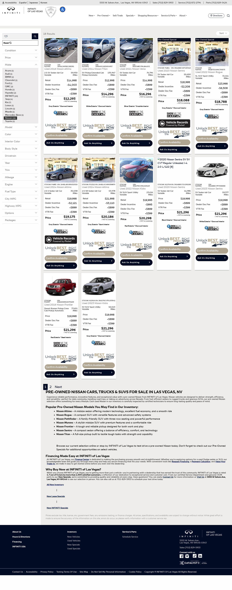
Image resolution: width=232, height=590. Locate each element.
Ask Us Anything (55, 143)
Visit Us (200, 477)
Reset (6, 43)
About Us (16, 532)
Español (23, 2)
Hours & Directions (21, 537)
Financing (17, 542)
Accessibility (31, 572)
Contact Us (168, 477)
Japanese (33, 2)
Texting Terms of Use (66, 572)
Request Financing (180, 461)
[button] (9, 3)
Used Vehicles (73, 540)
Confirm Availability (57, 135)
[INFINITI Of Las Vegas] (22, 9)
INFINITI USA (19, 546)
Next (58, 387)
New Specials (73, 545)
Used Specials (73, 548)
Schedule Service (130, 537)
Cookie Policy (135, 572)
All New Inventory (55, 484)
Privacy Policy (46, 572)
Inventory (72, 532)
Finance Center (82, 459)
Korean (44, 2)
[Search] (35, 36)
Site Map (84, 572)
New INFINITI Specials (57, 508)
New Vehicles (73, 537)
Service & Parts (129, 532)
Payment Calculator (201, 461)
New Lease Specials (56, 496)
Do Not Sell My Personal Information (108, 572)
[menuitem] (21, 70)
